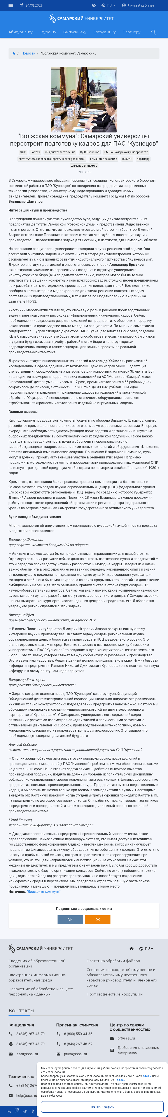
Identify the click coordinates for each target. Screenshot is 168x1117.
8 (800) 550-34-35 (78, 1034)
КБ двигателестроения (60, 152)
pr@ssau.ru (126, 1038)
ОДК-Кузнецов (90, 152)
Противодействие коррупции (115, 994)
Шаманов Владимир (84, 165)
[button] (108, 5)
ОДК (23, 152)
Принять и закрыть (102, 1106)
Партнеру (131, 32)
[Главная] (14, 53)
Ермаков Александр (103, 158)
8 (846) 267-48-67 (78, 1044)
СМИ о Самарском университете (126, 152)
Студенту (48, 32)
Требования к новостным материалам (138, 1050)
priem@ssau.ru (75, 1054)
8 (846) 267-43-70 (30, 1034)
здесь (147, 1076)
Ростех (35, 152)
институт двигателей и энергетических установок (52, 158)
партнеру (143, 158)
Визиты (127, 158)
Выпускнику (74, 32)
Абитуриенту (21, 32)
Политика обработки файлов (113, 961)
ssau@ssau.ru (27, 1054)
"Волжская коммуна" (44, 892)
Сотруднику (104, 32)
